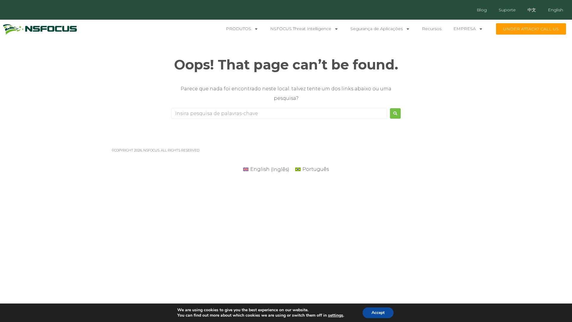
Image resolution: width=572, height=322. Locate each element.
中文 (532, 10)
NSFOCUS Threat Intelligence (300, 28)
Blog (482, 10)
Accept (378, 312)
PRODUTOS (238, 28)
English (555, 10)
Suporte (507, 10)
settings (335, 315)
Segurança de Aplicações (376, 28)
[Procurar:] (279, 113)
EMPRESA (464, 28)
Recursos (432, 28)
